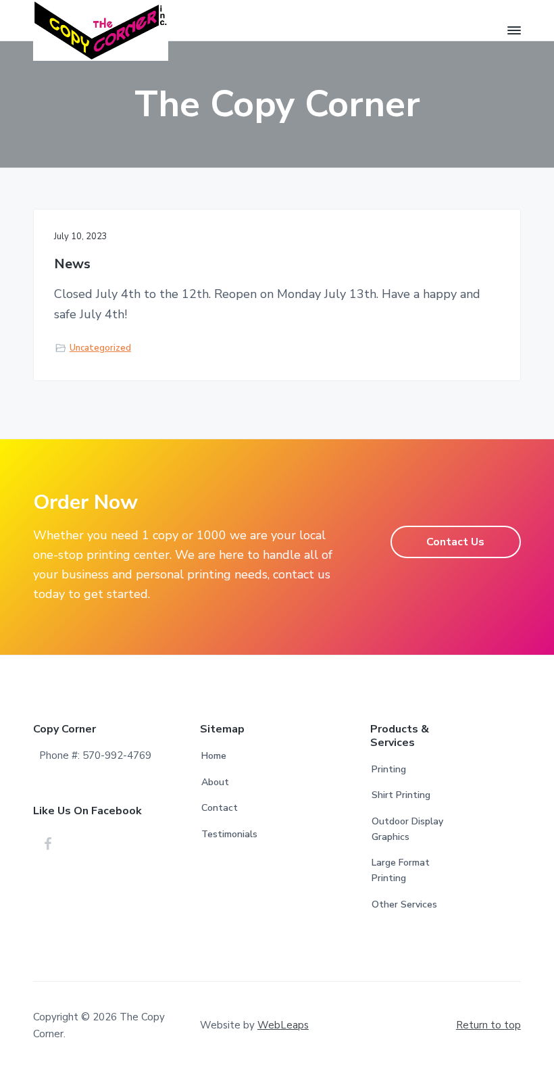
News (72, 264)
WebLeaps (283, 1025)
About (215, 782)
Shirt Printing (401, 795)
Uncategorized (100, 348)
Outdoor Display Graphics (407, 829)
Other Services (404, 904)
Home (213, 755)
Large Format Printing (401, 870)
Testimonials (229, 834)
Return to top (488, 1025)
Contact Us (455, 541)
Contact (219, 807)
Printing (389, 769)
